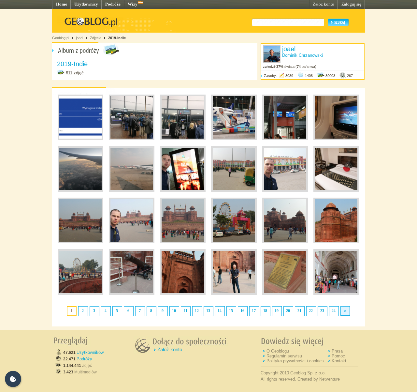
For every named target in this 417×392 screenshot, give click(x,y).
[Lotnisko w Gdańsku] (131, 139)
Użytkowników (90, 352)
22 (311, 311)
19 (277, 311)
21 (299, 311)
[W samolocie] (336, 139)
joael (79, 38)
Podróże (113, 4)
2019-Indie (117, 38)
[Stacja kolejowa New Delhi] (234, 190)
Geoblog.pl (60, 38)
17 (254, 311)
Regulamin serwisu (284, 356)
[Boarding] (285, 139)
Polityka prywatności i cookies (295, 360)
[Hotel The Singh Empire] (336, 190)
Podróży (84, 358)
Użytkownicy (86, 4)
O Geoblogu (277, 351)
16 (242, 311)
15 (231, 311)
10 (174, 311)
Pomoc (338, 356)
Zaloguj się (351, 4)
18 (265, 311)
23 (322, 311)
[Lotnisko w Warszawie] (234, 139)
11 (185, 311)
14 (220, 311)
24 (334, 311)
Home (61, 4)
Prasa (337, 351)
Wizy (132, 4)
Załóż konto (323, 4)
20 (288, 311)
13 (208, 311)
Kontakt (339, 360)
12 (197, 311)
